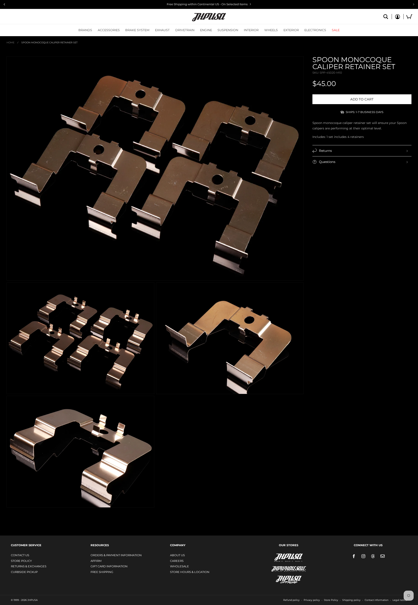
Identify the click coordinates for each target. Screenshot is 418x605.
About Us (177, 555)
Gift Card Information (109, 566)
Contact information (376, 600)
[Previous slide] (4, 4)
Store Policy (21, 561)
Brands (85, 30)
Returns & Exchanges (28, 566)
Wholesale (179, 566)
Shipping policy (351, 600)
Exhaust (162, 30)
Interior (251, 30)
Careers (177, 561)
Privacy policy (312, 600)
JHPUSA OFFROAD (282, 578)
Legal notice (400, 600)
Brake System (137, 30)
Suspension (227, 30)
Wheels (271, 30)
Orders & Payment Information (116, 555)
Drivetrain (184, 30)
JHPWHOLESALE (279, 566)
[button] (85, 30)
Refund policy (291, 600)
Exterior (291, 30)
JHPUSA (277, 557)
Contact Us (20, 555)
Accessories (109, 30)
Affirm (96, 561)
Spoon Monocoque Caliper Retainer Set (49, 42)
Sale (336, 30)
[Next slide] (413, 4)
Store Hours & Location (189, 572)
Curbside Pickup (24, 572)
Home (10, 42)
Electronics (315, 30)
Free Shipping (102, 572)
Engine (206, 30)
